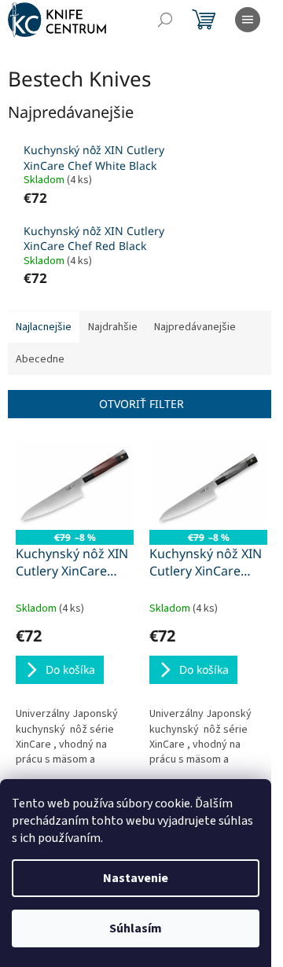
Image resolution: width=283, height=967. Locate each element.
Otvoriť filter (141, 403)
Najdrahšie (113, 327)
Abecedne (40, 359)
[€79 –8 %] (75, 485)
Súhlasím (135, 928)
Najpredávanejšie (195, 327)
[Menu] (247, 19)
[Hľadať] (165, 19)
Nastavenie (135, 878)
